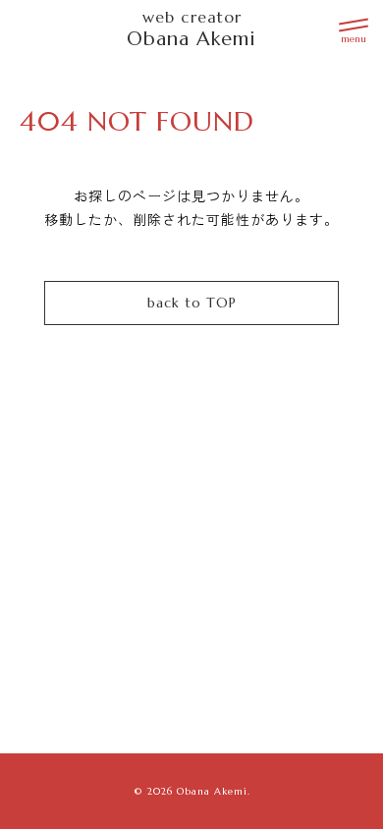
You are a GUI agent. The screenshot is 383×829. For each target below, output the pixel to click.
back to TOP (192, 302)
